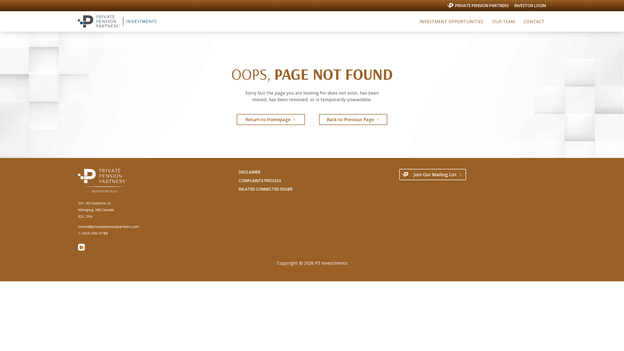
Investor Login (530, 6)
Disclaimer (249, 172)
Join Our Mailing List (435, 174)
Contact (534, 21)
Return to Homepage (268, 119)
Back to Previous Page (350, 119)
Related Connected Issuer (265, 189)
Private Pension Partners (482, 5)
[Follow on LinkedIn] (81, 247)
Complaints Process (260, 180)
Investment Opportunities (451, 21)
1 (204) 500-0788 (93, 233)
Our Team (503, 21)
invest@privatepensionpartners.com (108, 226)
